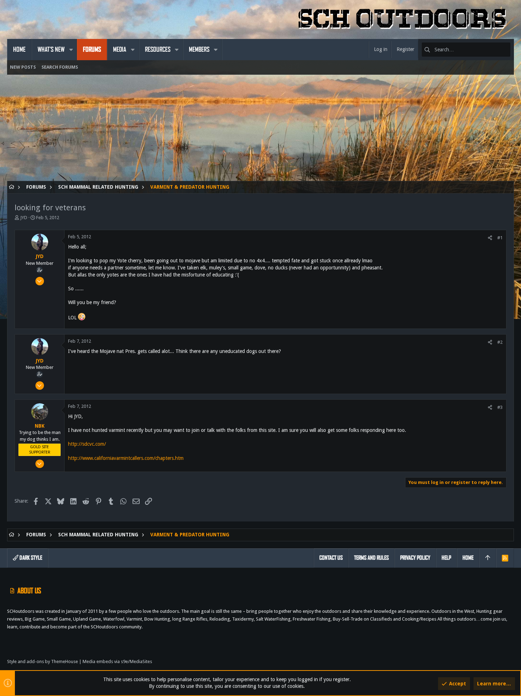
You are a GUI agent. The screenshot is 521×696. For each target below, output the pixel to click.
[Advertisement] (219, 131)
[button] (71, 49)
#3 (500, 407)
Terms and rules (371, 557)
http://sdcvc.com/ (87, 444)
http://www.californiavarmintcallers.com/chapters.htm (126, 458)
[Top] (487, 557)
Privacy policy (415, 557)
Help (446, 557)
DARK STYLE (30, 557)
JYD (23, 217)
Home (468, 557)
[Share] (490, 237)
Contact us (331, 557)
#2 (500, 342)
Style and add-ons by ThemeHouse (42, 661)
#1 (500, 237)
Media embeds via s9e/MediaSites (117, 661)
